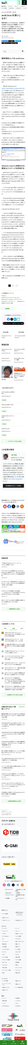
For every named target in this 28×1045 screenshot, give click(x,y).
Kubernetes (11, 8)
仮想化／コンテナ (19, 933)
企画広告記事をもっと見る (14, 801)
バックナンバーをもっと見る (14, 441)
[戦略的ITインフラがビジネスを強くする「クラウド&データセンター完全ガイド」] (7, 1026)
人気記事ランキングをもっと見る (14, 695)
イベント (4, 1003)
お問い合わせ (8, 892)
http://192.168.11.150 (16, 241)
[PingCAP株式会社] (11, 832)
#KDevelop (5, 299)
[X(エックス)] (13, 506)
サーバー (16, 6)
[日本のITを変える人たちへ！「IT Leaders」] (19, 1035)
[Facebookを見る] (8, 885)
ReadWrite (18, 1006)
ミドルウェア (18, 938)
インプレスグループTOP (19, 899)
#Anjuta (4, 295)
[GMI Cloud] (11, 845)
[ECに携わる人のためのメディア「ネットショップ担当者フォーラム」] (19, 1039)
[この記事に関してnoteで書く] (18, 319)
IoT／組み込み (5, 936)
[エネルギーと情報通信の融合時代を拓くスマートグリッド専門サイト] (7, 1039)
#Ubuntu (11, 299)
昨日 (5, 628)
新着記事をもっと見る (14, 609)
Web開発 (4, 946)
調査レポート (18, 984)
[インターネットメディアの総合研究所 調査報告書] (19, 1030)
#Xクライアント (18, 299)
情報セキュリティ (5, 987)
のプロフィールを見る (13, 486)
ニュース (4, 998)
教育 (3, 972)
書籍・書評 (4, 1000)
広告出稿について (19, 920)
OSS (3, 954)
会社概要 (7, 898)
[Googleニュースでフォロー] (17, 885)
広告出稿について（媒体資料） (20, 890)
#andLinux (4, 301)
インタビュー (18, 1000)
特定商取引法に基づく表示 (20, 895)
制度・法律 (18, 972)
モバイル (4, 952)
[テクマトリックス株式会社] (9, 864)
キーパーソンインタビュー (6, 984)
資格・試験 (4, 967)
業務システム (18, 980)
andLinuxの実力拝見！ (6, 813)
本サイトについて (9, 889)
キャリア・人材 (18, 967)
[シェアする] (8, 319)
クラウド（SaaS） (5, 949)
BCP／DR (4, 962)
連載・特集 (4, 6)
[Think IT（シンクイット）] (10, 878)
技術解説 (18, 998)
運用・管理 (18, 957)
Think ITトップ (4, 810)
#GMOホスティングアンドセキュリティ (11, 297)
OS (3, 938)
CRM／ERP (18, 952)
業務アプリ (18, 946)
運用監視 (18, 962)
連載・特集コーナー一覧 (6, 811)
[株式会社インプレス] (13, 1017)
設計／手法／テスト (20, 941)
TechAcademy (5, 1006)
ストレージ (18, 931)
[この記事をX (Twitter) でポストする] (11, 319)
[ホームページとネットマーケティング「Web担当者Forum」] (7, 1030)
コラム (17, 1003)
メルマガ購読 (5, 913)
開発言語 (4, 944)
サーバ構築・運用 (19, 987)
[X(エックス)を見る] (13, 885)
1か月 (21, 628)
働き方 (17, 965)
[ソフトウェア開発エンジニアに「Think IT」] (19, 1026)
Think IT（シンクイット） (7, 2)
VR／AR (17, 954)
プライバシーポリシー (10, 894)
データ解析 (18, 949)
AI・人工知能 (4, 8)
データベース (5, 941)
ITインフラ (10, 6)
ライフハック (18, 970)
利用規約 (18, 892)
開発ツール (18, 944)
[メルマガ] (5, 506)
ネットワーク (23, 6)
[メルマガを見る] (4, 885)
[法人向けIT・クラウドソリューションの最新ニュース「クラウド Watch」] (7, 1035)
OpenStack (18, 8)
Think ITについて (6, 920)
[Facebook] (9, 506)
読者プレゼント (5, 917)
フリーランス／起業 (6, 970)
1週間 (13, 628)
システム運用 (18, 959)
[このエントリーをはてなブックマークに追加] (15, 319)
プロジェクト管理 (6, 959)
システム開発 (18, 936)
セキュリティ (4, 965)
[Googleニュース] (18, 506)
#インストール (11, 301)
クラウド (4, 933)
